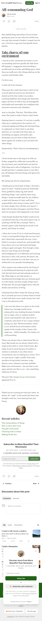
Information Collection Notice (22, 466)
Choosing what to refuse (11, 431)
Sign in (37, 3)
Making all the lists (9, 434)
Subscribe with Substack (23, 586)
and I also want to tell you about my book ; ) (15, 535)
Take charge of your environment (15, 54)
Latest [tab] (10, 525)
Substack (10, 616)
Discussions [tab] (18, 525)
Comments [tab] (7, 498)
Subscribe (29, 3)
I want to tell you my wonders (14, 531)
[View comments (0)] (9, 21)
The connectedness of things (13, 423)
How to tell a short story (11, 425)
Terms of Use (31, 464)
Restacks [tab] (16, 498)
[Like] (4, 21)
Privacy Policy (24, 595)
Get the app (31, 611)
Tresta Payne (11, 14)
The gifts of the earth (10, 428)
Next (35, 483)
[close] (35, 551)
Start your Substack (15, 611)
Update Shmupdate (10, 546)
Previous (8, 483)
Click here (9, 43)
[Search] (38, 525)
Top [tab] (4, 525)
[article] (21, 536)
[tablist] (11, 498)
